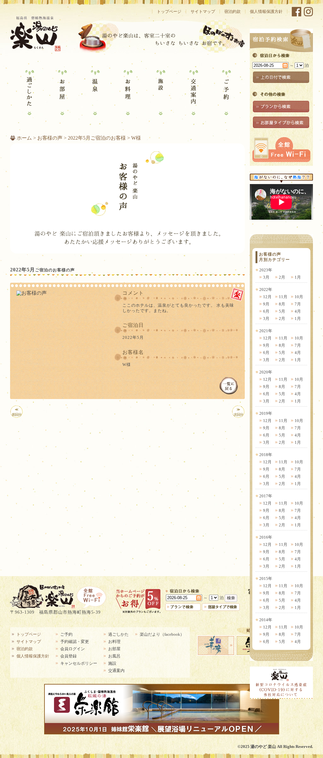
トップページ (169, 11)
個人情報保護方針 (266, 11)
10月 (299, 296)
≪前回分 (16, 412)
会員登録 (68, 656)
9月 (266, 304)
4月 (298, 311)
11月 (283, 296)
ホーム (24, 138)
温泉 (94, 92)
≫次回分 (238, 412)
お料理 (127, 92)
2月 (282, 277)
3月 (266, 277)
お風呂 (114, 656)
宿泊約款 (232, 11)
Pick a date (285, 65)
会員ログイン (72, 648)
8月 (282, 304)
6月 (266, 311)
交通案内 (193, 92)
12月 (267, 296)
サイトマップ (203, 11)
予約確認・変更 (74, 641)
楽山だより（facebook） (162, 634)
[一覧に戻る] (229, 385)
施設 (160, 92)
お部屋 (61, 92)
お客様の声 (49, 138)
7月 (298, 304)
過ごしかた (29, 92)
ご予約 (225, 92)
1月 (298, 277)
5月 (282, 311)
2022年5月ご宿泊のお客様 (97, 138)
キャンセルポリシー (78, 663)
